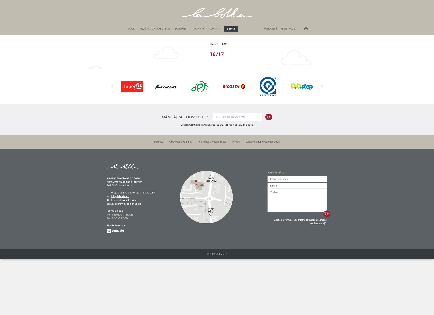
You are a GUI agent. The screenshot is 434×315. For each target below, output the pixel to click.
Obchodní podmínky (180, 141)
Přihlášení (270, 28)
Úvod (131, 28)
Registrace (288, 28)
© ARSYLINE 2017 (217, 253)
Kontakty (215, 28)
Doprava (158, 141)
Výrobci (236, 141)
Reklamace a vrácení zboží (212, 141)
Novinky (198, 28)
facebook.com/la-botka (124, 200)
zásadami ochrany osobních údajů (233, 125)
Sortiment (182, 28)
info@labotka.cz (120, 196)
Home (213, 44)
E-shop (231, 28)
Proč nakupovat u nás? (155, 28)
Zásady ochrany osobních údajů (263, 141)
